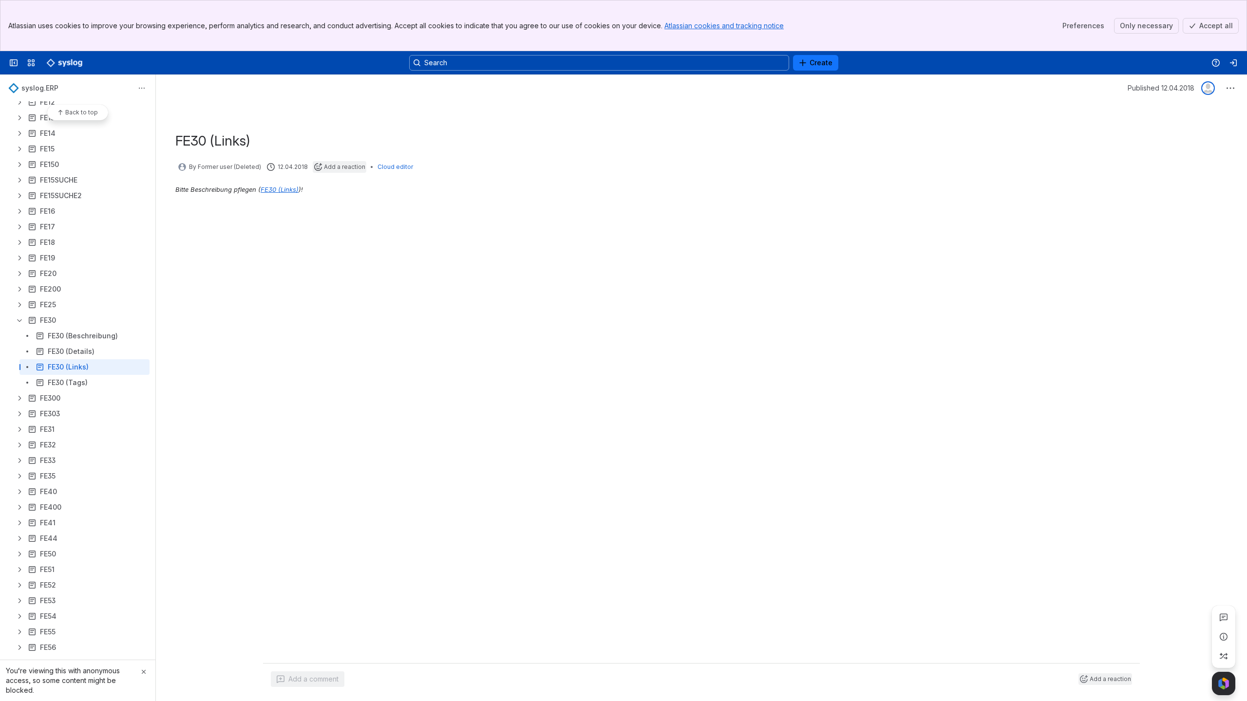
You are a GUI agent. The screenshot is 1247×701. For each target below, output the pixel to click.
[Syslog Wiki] (64, 63)
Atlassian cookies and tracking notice (724, 25)
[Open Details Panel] (1223, 637)
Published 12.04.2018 (1161, 88)
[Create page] (1223, 656)
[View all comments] (1223, 617)
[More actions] (142, 88)
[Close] (144, 672)
